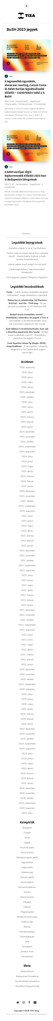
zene (27, 941)
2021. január (27, 664)
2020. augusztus (27, 689)
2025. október (27, 397)
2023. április (27, 530)
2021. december (27, 610)
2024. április (27, 471)
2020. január (27, 723)
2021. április (27, 649)
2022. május (27, 585)
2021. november (27, 615)
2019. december (27, 728)
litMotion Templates (38, 1014)
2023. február (27, 540)
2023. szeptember (27, 506)
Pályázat (27, 902)
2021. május (27, 644)
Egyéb (27, 842)
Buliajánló (27, 827)
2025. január (27, 426)
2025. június (27, 407)
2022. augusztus (27, 570)
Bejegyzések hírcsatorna (27, 976)
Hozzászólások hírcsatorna (27, 981)
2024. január (27, 486)
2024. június (27, 461)
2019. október (27, 738)
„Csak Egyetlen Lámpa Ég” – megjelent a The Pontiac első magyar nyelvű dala (28, 349)
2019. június (27, 758)
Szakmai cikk (27, 921)
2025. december (27, 392)
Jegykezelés (27, 867)
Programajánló (11, 104)
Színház (27, 926)
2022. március (27, 595)
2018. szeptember (27, 803)
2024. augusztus (27, 451)
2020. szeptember (27, 684)
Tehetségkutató (27, 936)
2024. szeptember (27, 446)
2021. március (27, 654)
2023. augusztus (27, 511)
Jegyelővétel (35, 101)
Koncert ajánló (27, 877)
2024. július (27, 456)
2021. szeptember (27, 624)
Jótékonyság (27, 872)
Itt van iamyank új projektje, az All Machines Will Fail (27, 306)
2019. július (27, 753)
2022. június (27, 580)
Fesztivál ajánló (22, 101)
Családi (27, 832)
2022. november (27, 555)
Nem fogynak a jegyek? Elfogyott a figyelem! (27, 277)
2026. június (27, 377)
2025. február (27, 421)
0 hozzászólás (40, 104)
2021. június (27, 639)
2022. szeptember (27, 565)
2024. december (27, 431)
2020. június (27, 699)
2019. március (27, 773)
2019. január (27, 783)
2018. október (27, 798)
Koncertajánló (27, 882)
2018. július (27, 813)
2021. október (27, 620)
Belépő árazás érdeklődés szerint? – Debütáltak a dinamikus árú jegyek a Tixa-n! (28, 335)
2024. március (27, 476)
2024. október (27, 441)
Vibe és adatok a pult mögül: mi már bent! (27, 264)
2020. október (27, 679)
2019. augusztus (27, 748)
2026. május (27, 382)
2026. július (27, 372)
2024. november (27, 436)
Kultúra (27, 892)
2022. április (27, 590)
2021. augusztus (27, 629)
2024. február (27, 481)
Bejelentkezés (27, 971)
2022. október (27, 560)
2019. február (27, 778)
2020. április (27, 709)
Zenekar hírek (27, 951)
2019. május (27, 763)
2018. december (27, 788)
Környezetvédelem (27, 887)
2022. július (27, 575)
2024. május (27, 466)
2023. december (27, 491)
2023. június (27, 520)
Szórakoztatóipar (25, 104)
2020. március (27, 714)
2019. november (27, 733)
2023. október (27, 501)
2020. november (27, 674)
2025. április (27, 412)
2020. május (27, 704)
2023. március (27, 535)
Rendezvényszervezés (27, 916)
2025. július (27, 402)
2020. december (27, 669)
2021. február (27, 659)
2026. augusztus (27, 367)
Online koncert (27, 897)
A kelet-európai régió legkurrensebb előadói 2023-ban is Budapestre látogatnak (25, 175)
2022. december (27, 550)
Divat (27, 837)
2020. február (27, 719)
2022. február (27, 600)
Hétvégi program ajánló (27, 857)
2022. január (27, 605)
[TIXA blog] (26, 24)
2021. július (27, 634)
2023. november (27, 496)
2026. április (27, 387)
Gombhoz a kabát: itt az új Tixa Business (27, 248)
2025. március (27, 417)
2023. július (27, 516)
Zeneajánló (27, 946)
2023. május (27, 525)
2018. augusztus (27, 808)
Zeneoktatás (27, 956)
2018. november (27, 793)
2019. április (27, 768)
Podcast (27, 907)
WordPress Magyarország (27, 986)
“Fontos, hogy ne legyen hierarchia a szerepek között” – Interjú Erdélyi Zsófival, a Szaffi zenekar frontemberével (27, 256)
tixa (10, 76)
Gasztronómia (27, 852)
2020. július (27, 694)
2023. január (27, 545)
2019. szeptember (27, 743)
